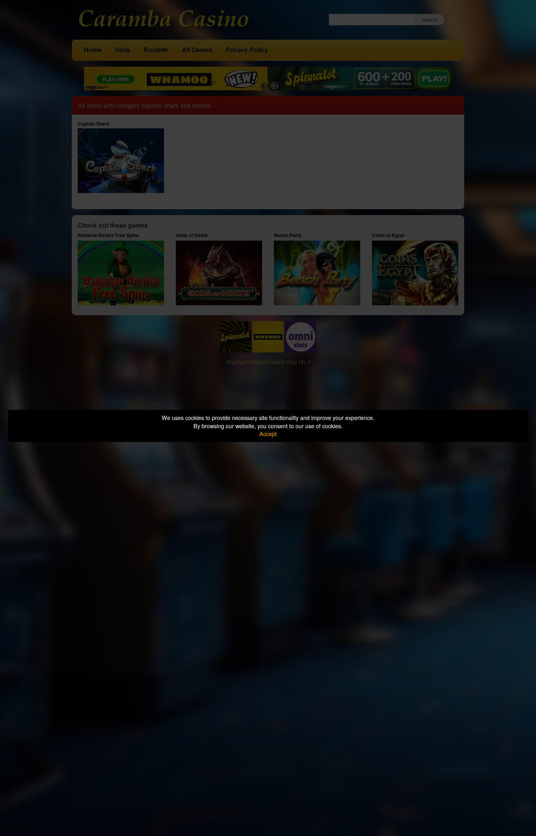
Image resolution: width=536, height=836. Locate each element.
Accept (268, 433)
